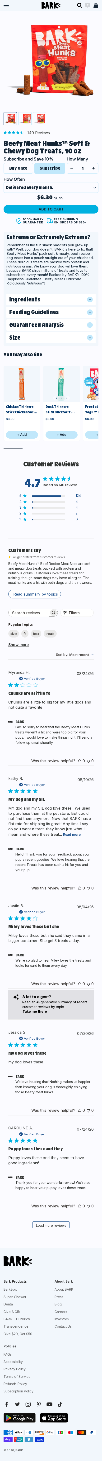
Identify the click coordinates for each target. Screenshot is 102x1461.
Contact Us (63, 1326)
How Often (14, 179)
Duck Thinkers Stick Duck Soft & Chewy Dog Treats (60, 410)
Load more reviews (51, 1225)
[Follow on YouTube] (49, 1404)
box (36, 634)
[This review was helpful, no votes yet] (79, 760)
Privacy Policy (15, 1369)
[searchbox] (29, 613)
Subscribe (50, 168)
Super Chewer (15, 1297)
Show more (18, 644)
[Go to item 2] (25, 118)
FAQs (8, 1354)
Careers (61, 1312)
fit (24, 634)
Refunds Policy (15, 1384)
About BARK (64, 1289)
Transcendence (16, 1326)
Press (59, 1297)
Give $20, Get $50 (18, 1334)
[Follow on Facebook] (7, 1404)
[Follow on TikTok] (60, 1404)
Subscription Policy (18, 1391)
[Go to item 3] (39, 118)
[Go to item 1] (10, 118)
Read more (72, 834)
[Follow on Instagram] (28, 1404)
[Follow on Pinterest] (39, 1404)
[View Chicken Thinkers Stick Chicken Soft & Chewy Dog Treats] (22, 384)
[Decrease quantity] (71, 168)
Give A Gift (12, 1312)
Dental (9, 1304)
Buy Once (18, 168)
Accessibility (13, 1362)
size (13, 634)
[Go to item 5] (66, 398)
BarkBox (10, 1289)
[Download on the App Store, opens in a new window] (54, 1418)
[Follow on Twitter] (17, 1404)
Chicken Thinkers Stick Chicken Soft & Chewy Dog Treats (21, 410)
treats (50, 634)
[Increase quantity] (93, 168)
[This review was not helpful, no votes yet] (88, 760)
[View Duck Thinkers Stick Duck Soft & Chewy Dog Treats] (61, 384)
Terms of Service (17, 1377)
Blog (58, 1304)
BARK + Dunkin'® (17, 1319)
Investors (62, 1319)
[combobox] (75, 655)
